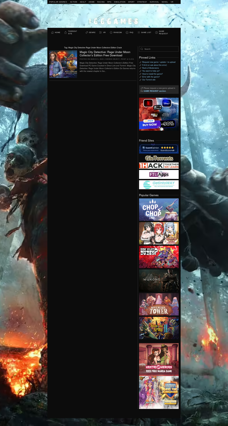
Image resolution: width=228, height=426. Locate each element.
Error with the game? (151, 76)
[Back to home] (114, 16)
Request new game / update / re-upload (158, 62)
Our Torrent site (148, 79)
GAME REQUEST (163, 32)
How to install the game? (152, 73)
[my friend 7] (159, 184)
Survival (154, 2)
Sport (131, 2)
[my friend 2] (159, 157)
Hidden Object (112, 59)
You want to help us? (151, 70)
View (158, 209)
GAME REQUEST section (155, 91)
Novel (165, 2)
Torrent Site (72, 32)
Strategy (142, 2)
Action (73, 2)
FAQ (131, 32)
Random (118, 32)
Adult (83, 2)
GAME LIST (146, 32)
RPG (109, 2)
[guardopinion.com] (159, 148)
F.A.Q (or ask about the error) (154, 65)
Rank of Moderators (150, 68)
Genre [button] (92, 32)
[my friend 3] (159, 165)
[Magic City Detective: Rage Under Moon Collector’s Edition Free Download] (63, 63)
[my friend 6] (159, 174)
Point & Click (127, 59)
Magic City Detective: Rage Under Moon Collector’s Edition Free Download (105, 53)
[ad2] (157, 359)
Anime (92, 2)
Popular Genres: (58, 2)
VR (172, 2)
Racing (101, 2)
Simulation (119, 2)
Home (57, 32)
